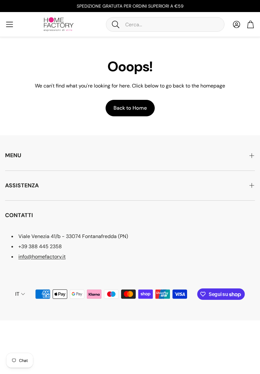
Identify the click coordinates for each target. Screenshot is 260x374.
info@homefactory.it (42, 256)
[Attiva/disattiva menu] (9, 24)
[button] (165, 24)
